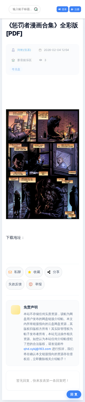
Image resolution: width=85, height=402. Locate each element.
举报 (38, 284)
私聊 (17, 272)
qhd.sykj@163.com (37, 349)
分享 (56, 272)
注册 (77, 9)
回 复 (73, 394)
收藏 (37, 272)
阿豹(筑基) (24, 50)
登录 (64, 9)
